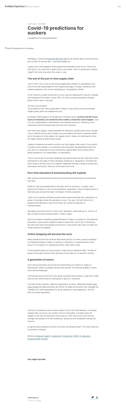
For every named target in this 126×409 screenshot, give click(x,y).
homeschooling (34, 339)
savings (44, 339)
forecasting (67, 336)
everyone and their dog (57, 59)
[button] (119, 6)
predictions (56, 336)
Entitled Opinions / (22, 6)
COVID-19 (77, 336)
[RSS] (96, 397)
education (86, 336)
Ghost (39, 400)
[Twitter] (92, 397)
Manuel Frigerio (43, 336)
